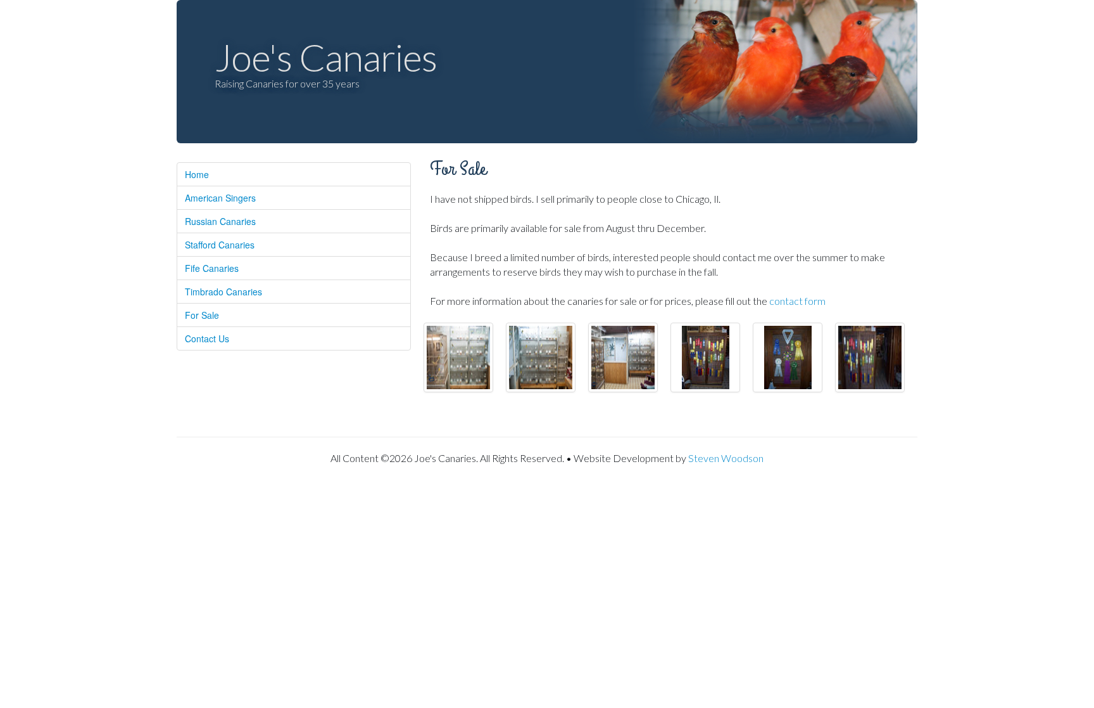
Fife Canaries (212, 268)
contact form (797, 301)
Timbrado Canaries (223, 291)
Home (197, 174)
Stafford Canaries (220, 244)
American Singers (220, 197)
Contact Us (207, 338)
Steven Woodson (726, 458)
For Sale (202, 315)
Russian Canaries (220, 221)
